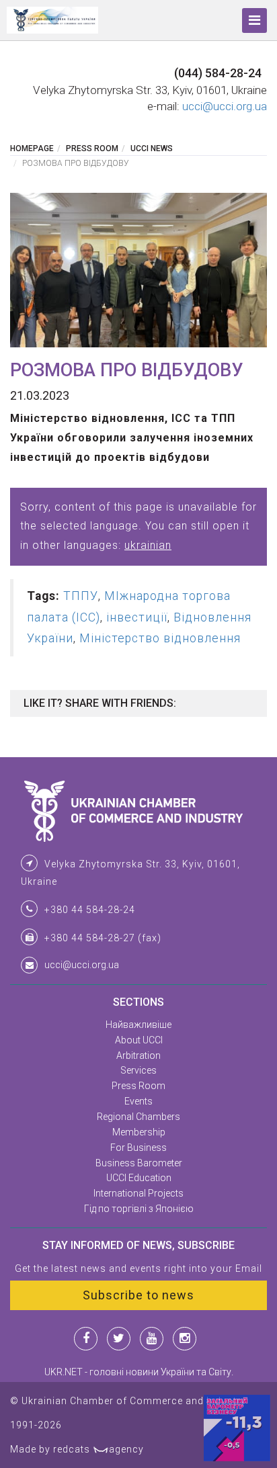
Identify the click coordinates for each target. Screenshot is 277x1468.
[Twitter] (118, 1338)
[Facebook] (85, 1338)
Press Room (92, 148)
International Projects (138, 1193)
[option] (138, 270)
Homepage (32, 148)
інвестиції (136, 617)
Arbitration (138, 1055)
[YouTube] (151, 1338)
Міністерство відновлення (160, 638)
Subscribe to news (138, 1295)
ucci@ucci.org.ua (224, 106)
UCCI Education (138, 1177)
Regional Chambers (138, 1116)
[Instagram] (184, 1338)
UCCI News (151, 148)
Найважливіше (138, 1024)
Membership (138, 1132)
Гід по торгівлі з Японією (139, 1208)
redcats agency (98, 1449)
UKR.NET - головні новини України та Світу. (138, 1372)
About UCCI (139, 1040)
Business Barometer (138, 1163)
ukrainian (147, 545)
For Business (138, 1147)
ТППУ (80, 596)
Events (138, 1101)
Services (138, 1070)
